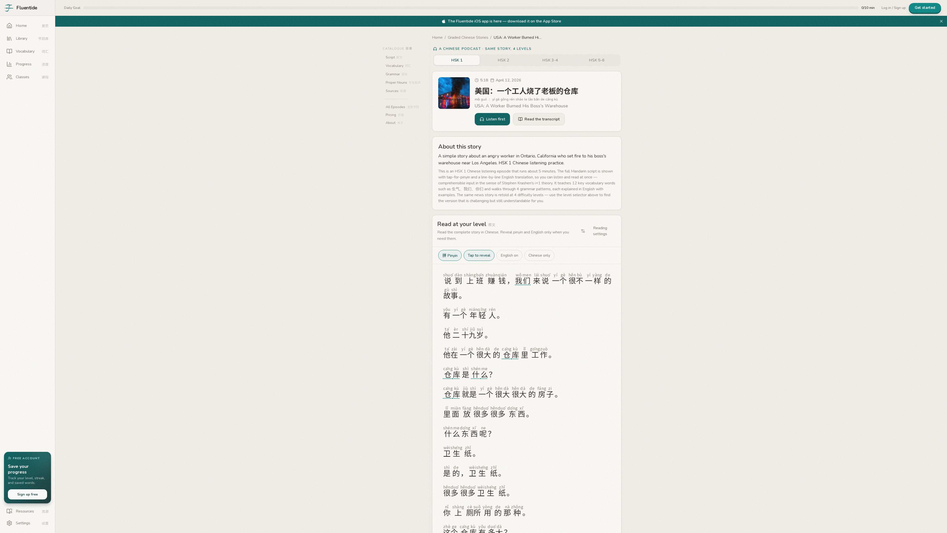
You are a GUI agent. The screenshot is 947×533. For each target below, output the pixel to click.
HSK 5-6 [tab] (597, 60)
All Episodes (402, 107)
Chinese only (539, 255)
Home (437, 37)
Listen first (495, 119)
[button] (526, 288)
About (394, 122)
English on (509, 255)
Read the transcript (542, 119)
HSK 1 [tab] (457, 60)
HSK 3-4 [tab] (550, 60)
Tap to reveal (479, 255)
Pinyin (449, 255)
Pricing (395, 115)
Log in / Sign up (894, 7)
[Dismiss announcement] (941, 21)
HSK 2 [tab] (503, 60)
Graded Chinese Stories (468, 37)
